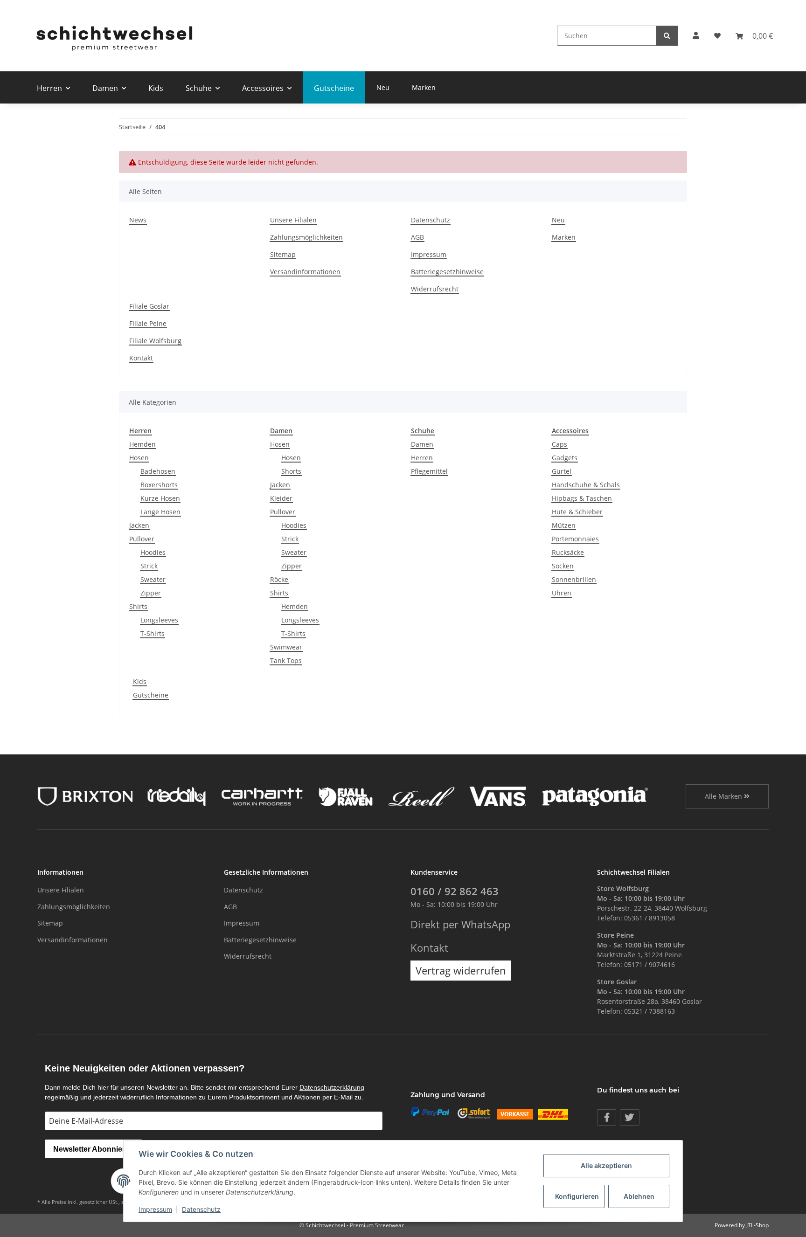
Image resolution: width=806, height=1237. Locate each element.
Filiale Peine (148, 323)
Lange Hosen (160, 511)
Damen (422, 444)
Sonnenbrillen (574, 579)
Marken (424, 87)
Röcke (279, 579)
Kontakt (141, 357)
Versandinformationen (305, 271)
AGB (417, 237)
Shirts (138, 606)
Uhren (561, 592)
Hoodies (153, 552)
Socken (563, 565)
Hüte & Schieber (577, 511)
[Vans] (498, 795)
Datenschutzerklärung (331, 1087)
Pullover (141, 538)
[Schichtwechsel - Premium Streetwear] (113, 36)
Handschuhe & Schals (586, 484)
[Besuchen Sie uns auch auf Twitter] (629, 1117)
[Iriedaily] (176, 795)
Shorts (291, 471)
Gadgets (564, 457)
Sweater (153, 579)
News (137, 219)
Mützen (564, 525)
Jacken (139, 525)
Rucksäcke (568, 552)
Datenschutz (430, 219)
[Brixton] (85, 795)
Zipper (150, 592)
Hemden (142, 444)
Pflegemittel (429, 471)
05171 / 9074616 (649, 964)
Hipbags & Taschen (582, 498)
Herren (422, 457)
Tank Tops (286, 660)
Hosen (139, 457)
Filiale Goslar (149, 306)
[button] (696, 35)
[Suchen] (667, 36)
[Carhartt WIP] (262, 795)
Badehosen (157, 471)
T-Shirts (152, 633)
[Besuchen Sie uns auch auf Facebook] (606, 1117)
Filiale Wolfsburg (155, 340)
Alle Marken (724, 796)
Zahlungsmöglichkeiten (306, 237)
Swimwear (286, 647)
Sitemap (283, 254)
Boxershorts (159, 484)
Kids (139, 681)
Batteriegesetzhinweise (447, 271)
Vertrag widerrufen (461, 970)
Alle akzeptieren (606, 1165)
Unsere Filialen (293, 219)
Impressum (428, 254)
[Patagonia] (595, 795)
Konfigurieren (577, 1196)
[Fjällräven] (346, 795)
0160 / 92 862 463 (454, 891)
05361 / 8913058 (649, 917)
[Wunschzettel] (717, 35)
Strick (149, 565)
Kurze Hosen (160, 498)
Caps (559, 444)
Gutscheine (150, 695)
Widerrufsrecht (435, 288)
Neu (382, 87)
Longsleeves (159, 619)
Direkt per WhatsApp (460, 924)
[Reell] (421, 795)
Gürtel (561, 471)
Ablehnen (639, 1196)
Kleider (281, 498)
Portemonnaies (575, 538)
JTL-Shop (757, 1225)
